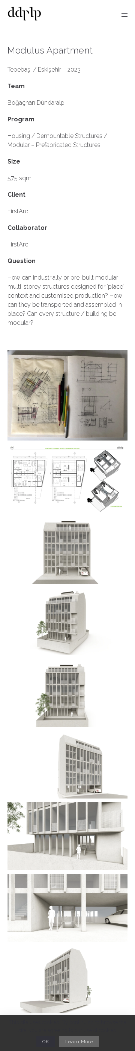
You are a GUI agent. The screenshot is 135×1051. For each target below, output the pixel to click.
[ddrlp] (24, 15)
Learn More (79, 1041)
